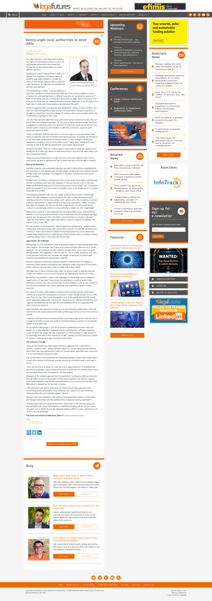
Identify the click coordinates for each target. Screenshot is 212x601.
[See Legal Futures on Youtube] (203, 15)
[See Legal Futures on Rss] (208, 15)
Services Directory (127, 15)
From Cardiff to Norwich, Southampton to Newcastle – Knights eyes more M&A (128, 188)
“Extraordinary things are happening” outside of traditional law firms (127, 200)
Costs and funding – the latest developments (128, 64)
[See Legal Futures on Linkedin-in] (195, 15)
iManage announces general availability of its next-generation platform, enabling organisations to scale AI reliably (169, 80)
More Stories (127, 221)
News (52, 15)
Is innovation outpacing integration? (167, 130)
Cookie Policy (88, 585)
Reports (94, 15)
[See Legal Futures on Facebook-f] (199, 15)
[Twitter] (34, 432)
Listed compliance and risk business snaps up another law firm (128, 211)
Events (70, 15)
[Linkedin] (39, 432)
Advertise (136, 585)
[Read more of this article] (127, 259)
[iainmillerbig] (83, 69)
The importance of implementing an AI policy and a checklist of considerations (169, 142)
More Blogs (86, 494)
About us (143, 15)
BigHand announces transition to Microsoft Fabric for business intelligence (167, 107)
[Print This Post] (102, 35)
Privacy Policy (72, 585)
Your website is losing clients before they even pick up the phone (75, 539)
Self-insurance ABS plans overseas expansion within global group (128, 177)
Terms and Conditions (107, 585)
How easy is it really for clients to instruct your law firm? (170, 94)
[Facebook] (28, 432)
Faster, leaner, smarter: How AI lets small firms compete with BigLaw (126, 305)
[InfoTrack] (169, 182)
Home (44, 15)
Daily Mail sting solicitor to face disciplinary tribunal (128, 166)
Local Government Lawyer (74, 415)
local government (37, 423)
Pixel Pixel (182, 593)
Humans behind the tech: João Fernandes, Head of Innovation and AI (168, 66)
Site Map (124, 585)
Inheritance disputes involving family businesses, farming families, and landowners (128, 52)
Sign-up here (158, 236)
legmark (183, 595)
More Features (127, 335)
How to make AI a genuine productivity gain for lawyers (169, 120)
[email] (169, 229)
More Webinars (127, 71)
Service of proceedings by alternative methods (123, 275)
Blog (62, 15)
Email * (156, 230)
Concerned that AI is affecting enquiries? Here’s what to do (126, 246)
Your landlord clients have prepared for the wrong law (76, 506)
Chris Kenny (35, 421)
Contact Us (149, 585)
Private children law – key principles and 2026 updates (127, 40)
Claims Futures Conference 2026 (128, 100)
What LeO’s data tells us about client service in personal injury (73, 476)
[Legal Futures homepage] (53, 6)
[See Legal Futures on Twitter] (190, 15)
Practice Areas (108, 15)
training (82, 15)
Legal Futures (41, 54)
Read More (64, 494)
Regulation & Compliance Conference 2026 (127, 109)
